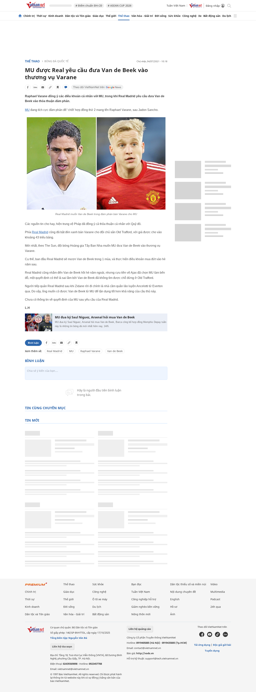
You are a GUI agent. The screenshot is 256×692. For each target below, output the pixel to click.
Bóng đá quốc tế (56, 61)
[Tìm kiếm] (229, 5)
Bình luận (33, 342)
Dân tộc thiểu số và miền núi (188, 584)
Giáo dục (98, 16)
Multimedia (217, 591)
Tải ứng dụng (202, 644)
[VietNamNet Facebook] (201, 636)
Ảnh (172, 614)
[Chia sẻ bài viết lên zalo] (35, 87)
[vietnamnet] (36, 9)
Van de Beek (115, 351)
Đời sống (160, 16)
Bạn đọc (136, 584)
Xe (199, 16)
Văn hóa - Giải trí (142, 16)
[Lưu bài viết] (58, 87)
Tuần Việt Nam (176, 5)
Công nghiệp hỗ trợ (143, 599)
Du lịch (226, 16)
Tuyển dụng (212, 650)
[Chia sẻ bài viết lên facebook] (28, 87)
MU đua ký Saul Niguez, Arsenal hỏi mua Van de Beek (95, 317)
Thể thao (123, 16)
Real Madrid (40, 232)
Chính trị (29, 16)
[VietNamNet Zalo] (225, 636)
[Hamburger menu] (235, 16)
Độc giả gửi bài (222, 644)
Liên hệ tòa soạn (62, 646)
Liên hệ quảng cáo (140, 629)
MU (27, 109)
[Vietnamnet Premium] (36, 586)
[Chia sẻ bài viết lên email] (43, 87)
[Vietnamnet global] (195, 7)
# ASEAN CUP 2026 (119, 5)
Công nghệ (189, 16)
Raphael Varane (90, 351)
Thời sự (41, 16)
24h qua (215, 606)
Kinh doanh (55, 16)
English (175, 599)
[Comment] (65, 87)
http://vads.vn (145, 653)
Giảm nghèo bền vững (145, 606)
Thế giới (111, 16)
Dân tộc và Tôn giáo (78, 16)
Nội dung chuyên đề (183, 591)
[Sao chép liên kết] (50, 87)
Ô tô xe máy (99, 599)
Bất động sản (211, 16)
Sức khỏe (174, 16)
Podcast (215, 599)
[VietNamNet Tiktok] (217, 636)
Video (213, 584)
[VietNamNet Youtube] (209, 636)
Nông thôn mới (140, 614)
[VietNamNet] (20, 16)
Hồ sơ (173, 606)
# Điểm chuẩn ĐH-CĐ (89, 5)
